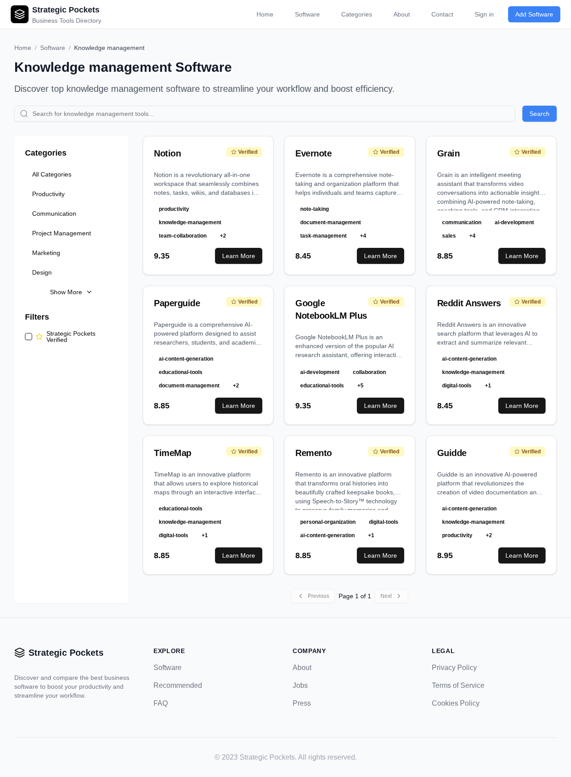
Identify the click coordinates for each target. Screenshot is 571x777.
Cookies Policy (456, 703)
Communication (54, 213)
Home (265, 14)
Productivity (48, 193)
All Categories (51, 174)
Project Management (61, 233)
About (401, 14)
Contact (442, 14)
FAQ (160, 703)
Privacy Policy (454, 667)
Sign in (484, 14)
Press (302, 703)
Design (42, 272)
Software (307, 14)
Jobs (300, 685)
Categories (356, 14)
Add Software (534, 14)
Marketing (46, 252)
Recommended (177, 685)
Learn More (238, 255)
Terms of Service (458, 685)
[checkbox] (28, 336)
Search (540, 113)
